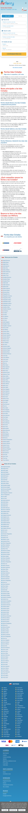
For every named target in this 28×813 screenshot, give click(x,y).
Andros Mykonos (6, 271)
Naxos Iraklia (5, 376)
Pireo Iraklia (5, 407)
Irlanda (5, 727)
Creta (5, 705)
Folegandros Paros (7, 301)
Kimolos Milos (6, 331)
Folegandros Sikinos (7, 303)
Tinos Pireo (5, 673)
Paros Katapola (6, 389)
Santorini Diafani (6, 595)
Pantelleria (19, 722)
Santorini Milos (6, 606)
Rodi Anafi (5, 589)
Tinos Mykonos (6, 671)
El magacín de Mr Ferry (7, 795)
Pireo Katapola (6, 409)
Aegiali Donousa (6, 260)
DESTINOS (16, 684)
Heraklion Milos (6, 307)
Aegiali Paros (5, 264)
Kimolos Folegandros (7, 533)
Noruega (19, 718)
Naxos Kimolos (6, 565)
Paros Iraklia (5, 387)
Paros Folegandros (7, 580)
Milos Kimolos (6, 546)
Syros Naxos (5, 657)
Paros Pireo (5, 587)
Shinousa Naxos (6, 617)
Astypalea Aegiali (6, 485)
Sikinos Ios (5, 625)
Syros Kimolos (6, 642)
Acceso (4, 771)
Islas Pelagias (20, 698)
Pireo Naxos (5, 417)
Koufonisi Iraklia (6, 346)
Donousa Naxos (6, 290)
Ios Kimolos (5, 310)
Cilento (5, 700)
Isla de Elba (6, 732)
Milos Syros (5, 370)
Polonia (19, 723)
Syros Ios (5, 638)
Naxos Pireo (5, 571)
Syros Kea (5, 454)
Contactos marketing (7, 757)
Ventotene (19, 736)
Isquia (18, 702)
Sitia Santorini (6, 452)
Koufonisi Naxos (6, 350)
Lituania (19, 711)
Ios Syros (5, 320)
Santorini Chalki (6, 593)
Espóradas (6, 716)
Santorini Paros (6, 608)
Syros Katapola (6, 640)
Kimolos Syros (6, 338)
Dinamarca (6, 709)
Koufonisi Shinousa (7, 353)
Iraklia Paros (5, 504)
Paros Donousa (6, 578)
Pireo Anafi (5, 402)
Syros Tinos (5, 456)
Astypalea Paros (6, 281)
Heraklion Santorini (7, 309)
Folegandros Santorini (7, 492)
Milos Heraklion (6, 545)
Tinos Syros (5, 677)
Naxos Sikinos (6, 383)
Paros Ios (5, 582)
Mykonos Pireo (6, 552)
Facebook (4, 793)
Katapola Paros (6, 520)
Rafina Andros (6, 428)
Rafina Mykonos (6, 430)
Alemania (5, 689)
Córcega (5, 702)
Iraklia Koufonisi (6, 500)
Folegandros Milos (7, 297)
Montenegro (20, 716)
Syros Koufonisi (6, 647)
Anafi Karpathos (6, 474)
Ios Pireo (5, 498)
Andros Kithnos (6, 269)
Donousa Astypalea (7, 489)
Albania (5, 687)
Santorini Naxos (6, 441)
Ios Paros (5, 314)
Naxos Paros (5, 379)
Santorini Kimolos (6, 604)
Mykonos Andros (6, 550)
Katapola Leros (6, 517)
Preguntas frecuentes (7, 780)
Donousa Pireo (6, 490)
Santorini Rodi (6, 612)
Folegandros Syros (7, 305)
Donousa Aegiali (6, 487)
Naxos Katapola (6, 378)
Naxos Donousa (6, 560)
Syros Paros (5, 658)
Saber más (24, 807)
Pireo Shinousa (6, 422)
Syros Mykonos (6, 655)
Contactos (5, 755)
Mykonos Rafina (6, 554)
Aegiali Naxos (6, 262)
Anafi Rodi (5, 479)
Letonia (18, 709)
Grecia (5, 725)
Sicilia (18, 729)
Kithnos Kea (5, 537)
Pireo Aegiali (5, 400)
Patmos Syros (6, 398)
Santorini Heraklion (7, 597)
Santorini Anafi (6, 591)
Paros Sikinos (6, 394)
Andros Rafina (6, 483)
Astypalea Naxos (6, 279)
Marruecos (19, 714)
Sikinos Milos (6, 629)
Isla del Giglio (6, 736)
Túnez (18, 732)
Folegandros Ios (6, 294)
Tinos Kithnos (6, 460)
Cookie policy (5, 764)
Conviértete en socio (7, 773)
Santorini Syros (6, 445)
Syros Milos (5, 653)
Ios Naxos (5, 312)
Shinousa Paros (6, 619)
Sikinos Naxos (6, 630)
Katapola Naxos (6, 518)
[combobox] (14, 23)
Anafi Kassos (5, 476)
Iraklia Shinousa (6, 507)
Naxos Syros (5, 385)
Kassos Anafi (5, 327)
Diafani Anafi (5, 286)
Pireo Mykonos (6, 415)
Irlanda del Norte (7, 729)
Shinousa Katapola (7, 448)
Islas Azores (19, 687)
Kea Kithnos (5, 329)
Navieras (4, 782)
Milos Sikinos (6, 368)
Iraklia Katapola (6, 322)
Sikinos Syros (6, 450)
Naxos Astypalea (6, 558)
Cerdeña (5, 698)
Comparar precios (14, 54)
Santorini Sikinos (6, 443)
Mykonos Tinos (6, 374)
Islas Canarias (20, 689)
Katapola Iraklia (6, 511)
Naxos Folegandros (7, 561)
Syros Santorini (6, 666)
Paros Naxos (5, 586)
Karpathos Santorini (7, 325)
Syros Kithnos (6, 643)
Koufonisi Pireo (6, 541)
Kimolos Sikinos (6, 337)
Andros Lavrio (6, 481)
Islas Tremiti (19, 700)
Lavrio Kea (5, 355)
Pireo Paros (5, 419)
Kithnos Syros (6, 340)
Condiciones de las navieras (8, 784)
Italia (18, 704)
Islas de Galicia (20, 693)
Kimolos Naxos (6, 333)
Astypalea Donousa (7, 277)
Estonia (5, 718)
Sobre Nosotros (6, 753)
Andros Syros (6, 273)
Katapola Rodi (6, 526)
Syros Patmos (6, 660)
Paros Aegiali (5, 574)
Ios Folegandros (6, 494)
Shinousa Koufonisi (7, 615)
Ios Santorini (5, 316)
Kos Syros (5, 344)
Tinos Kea (5, 458)
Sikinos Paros (6, 632)
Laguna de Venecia (21, 707)
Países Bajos (20, 720)
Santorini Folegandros (7, 439)
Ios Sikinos (5, 318)
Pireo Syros (5, 424)
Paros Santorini (6, 391)
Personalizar (21, 810)
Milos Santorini (6, 366)
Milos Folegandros (7, 543)
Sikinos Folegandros (7, 623)
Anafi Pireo (5, 477)
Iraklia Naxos (5, 502)
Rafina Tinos (5, 432)
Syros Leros (5, 651)
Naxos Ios (5, 563)
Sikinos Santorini (6, 634)
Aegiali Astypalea (6, 466)
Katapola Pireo (6, 524)
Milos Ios (5, 363)
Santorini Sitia (6, 614)
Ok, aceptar (5, 810)
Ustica (18, 734)
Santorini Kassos (6, 602)
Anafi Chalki (5, 470)
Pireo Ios (5, 406)
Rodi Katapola (6, 434)
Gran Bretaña (6, 723)
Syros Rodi (5, 664)
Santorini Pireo (6, 610)
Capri (5, 696)
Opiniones (5, 759)
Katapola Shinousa (7, 528)
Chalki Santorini (6, 284)
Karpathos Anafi (6, 323)
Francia (5, 722)
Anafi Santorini (6, 266)
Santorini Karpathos (7, 601)
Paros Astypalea (6, 576)
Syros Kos (5, 645)
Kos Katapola (5, 342)
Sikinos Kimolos (6, 627)
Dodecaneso (6, 711)
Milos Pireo (5, 548)
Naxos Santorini (6, 573)
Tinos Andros (6, 670)
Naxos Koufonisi (6, 567)
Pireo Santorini (6, 420)
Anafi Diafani (5, 472)
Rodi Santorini (6, 435)
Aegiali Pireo (5, 468)
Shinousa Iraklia (6, 447)
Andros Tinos (6, 275)
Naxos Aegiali (6, 556)
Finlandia (5, 720)
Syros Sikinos (6, 668)
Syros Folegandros (7, 636)
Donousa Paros (6, 292)
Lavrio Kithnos (6, 357)
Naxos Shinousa (6, 381)
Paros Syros (5, 396)
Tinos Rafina (5, 675)
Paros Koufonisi (6, 584)
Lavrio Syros (5, 359)
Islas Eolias (19, 696)
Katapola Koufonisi (7, 515)
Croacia (5, 707)
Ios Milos (5, 496)
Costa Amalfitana (7, 704)
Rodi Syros (5, 437)
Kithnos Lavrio (6, 539)
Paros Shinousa (6, 393)
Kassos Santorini (6, 509)
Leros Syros (5, 361)
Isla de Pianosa (7, 734)
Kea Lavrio (5, 530)
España (5, 714)
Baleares (5, 693)
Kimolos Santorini (6, 335)
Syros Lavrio (5, 649)
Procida (18, 727)
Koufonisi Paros (6, 351)
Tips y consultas (6, 786)
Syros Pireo (5, 662)
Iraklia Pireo (5, 505)
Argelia (4, 691)
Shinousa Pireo (6, 621)
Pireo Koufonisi (6, 411)
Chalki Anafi (5, 282)
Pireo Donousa (6, 404)
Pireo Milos (5, 413)
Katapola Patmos (6, 522)
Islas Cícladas (20, 691)
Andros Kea (5, 267)
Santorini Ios (5, 599)
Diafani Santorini (6, 288)
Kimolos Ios (5, 535)
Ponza (18, 725)
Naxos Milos (5, 569)
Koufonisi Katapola (7, 348)
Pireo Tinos (5, 426)
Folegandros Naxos (7, 299)
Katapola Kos (5, 513)
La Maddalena (20, 705)
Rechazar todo (13, 810)
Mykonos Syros (6, 372)
